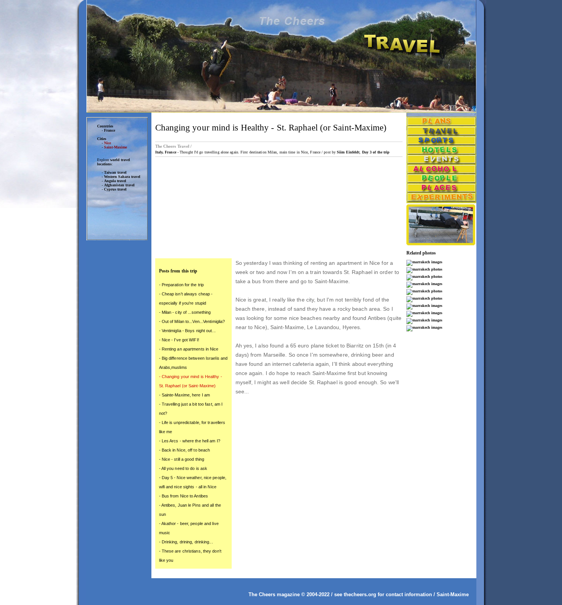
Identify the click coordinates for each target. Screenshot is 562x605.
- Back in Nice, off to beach (184, 450)
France (109, 130)
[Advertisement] (117, 363)
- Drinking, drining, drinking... (186, 542)
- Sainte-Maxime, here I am (184, 395)
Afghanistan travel (119, 185)
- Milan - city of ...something (185, 312)
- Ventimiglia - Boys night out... (187, 330)
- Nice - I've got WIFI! (179, 340)
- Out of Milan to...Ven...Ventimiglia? (192, 321)
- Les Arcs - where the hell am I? (189, 441)
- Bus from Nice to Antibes (183, 496)
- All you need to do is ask (183, 468)
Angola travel (115, 181)
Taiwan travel (115, 172)
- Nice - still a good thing (182, 459)
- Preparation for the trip (181, 284)
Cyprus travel (115, 189)
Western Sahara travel (122, 176)
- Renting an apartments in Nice (189, 349)
